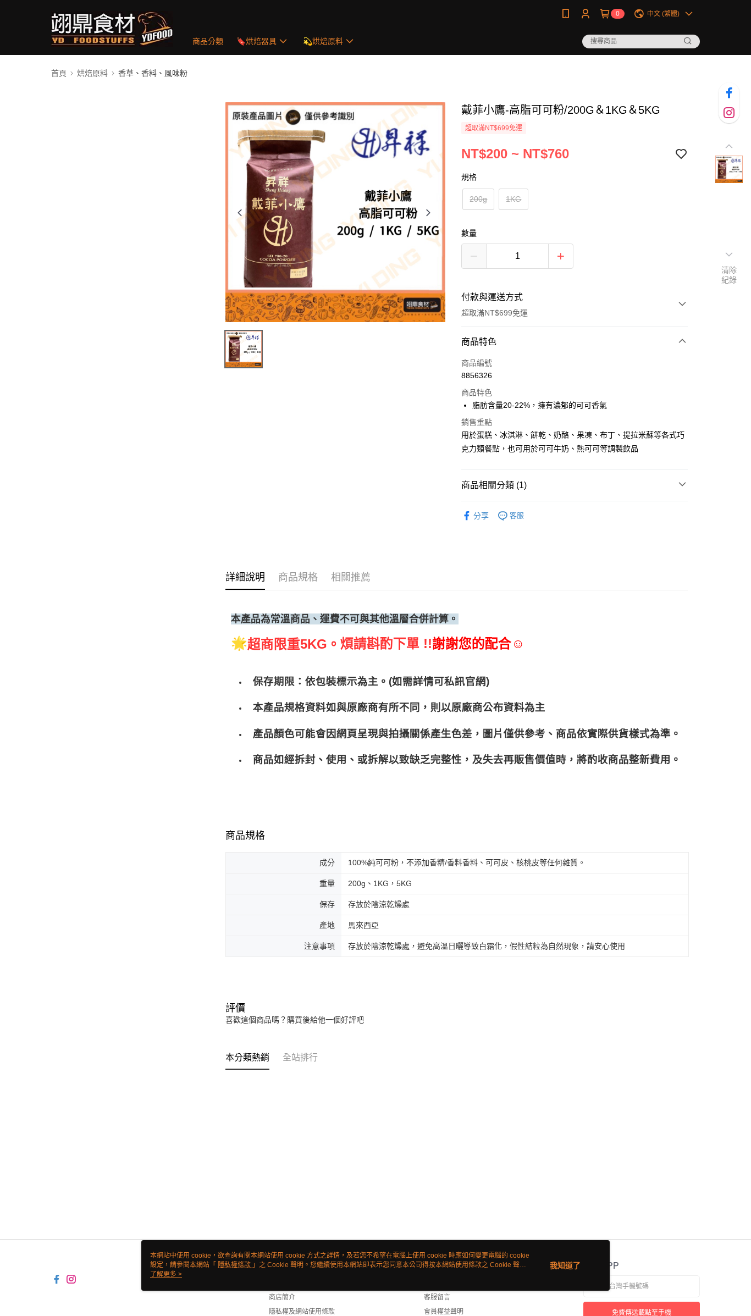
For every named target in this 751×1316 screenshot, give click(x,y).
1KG (513, 199)
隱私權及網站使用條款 (302, 1311)
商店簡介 (282, 1297)
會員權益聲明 (443, 1311)
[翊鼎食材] (112, 29)
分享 (481, 515)
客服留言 (437, 1297)
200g (478, 199)
